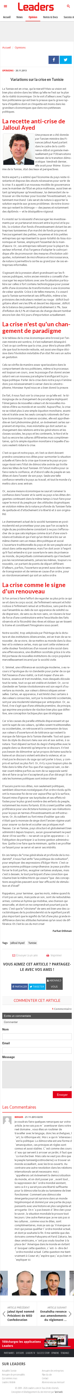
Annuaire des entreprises (53, 1370)
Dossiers (20, 1353)
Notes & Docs (50, 17)
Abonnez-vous (55, 983)
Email (6, 1043)
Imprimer (56, 955)
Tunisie (32, 942)
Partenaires (9, 1353)
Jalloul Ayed (17, 942)
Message (8, 1057)
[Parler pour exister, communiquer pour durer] (50, 1283)
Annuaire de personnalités (13, 1374)
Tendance (65, 1353)
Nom (5, 1029)
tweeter (66, 60)
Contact (45, 1378)
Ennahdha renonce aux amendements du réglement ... (53, 1313)
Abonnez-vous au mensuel (53, 1382)
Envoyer (62, 1095)
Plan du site (47, 1374)
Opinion (33, 17)
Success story (43, 1353)
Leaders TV (30, 1353)
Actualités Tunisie (9, 1370)
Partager (54, 60)
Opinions (20, 47)
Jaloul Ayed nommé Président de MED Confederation (20, 1313)
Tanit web (58, 1392)
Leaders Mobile (8, 1382)
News (19, 17)
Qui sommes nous (9, 1378)
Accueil (6, 47)
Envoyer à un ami (27, 955)
